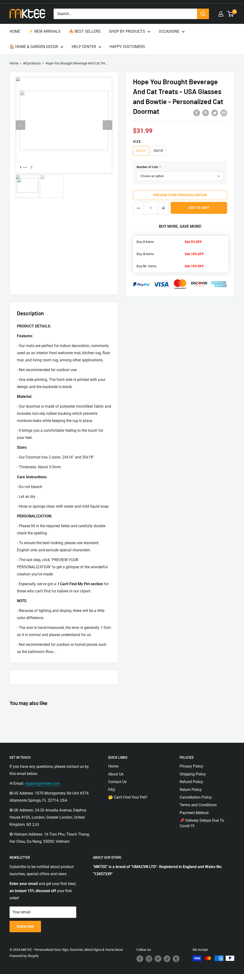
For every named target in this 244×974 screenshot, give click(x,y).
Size (137, 141)
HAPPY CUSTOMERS (127, 46)
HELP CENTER (84, 46)
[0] (231, 14)
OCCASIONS (169, 31)
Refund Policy (191, 781)
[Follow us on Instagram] (149, 958)
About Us (115, 774)
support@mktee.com (42, 783)
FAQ (111, 789)
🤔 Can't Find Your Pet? (127, 797)
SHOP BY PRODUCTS (127, 31)
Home (14, 63)
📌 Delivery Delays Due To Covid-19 (202, 823)
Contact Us (117, 781)
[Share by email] (223, 112)
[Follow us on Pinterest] (158, 958)
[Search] (203, 14)
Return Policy (191, 789)
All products (32, 63)
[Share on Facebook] (196, 112)
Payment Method (194, 813)
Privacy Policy (191, 766)
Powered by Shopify (24, 956)
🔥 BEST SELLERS (85, 31)
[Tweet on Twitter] (214, 112)
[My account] (221, 13)
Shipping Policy (193, 774)
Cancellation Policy (196, 797)
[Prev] (20, 125)
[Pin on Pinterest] (205, 112)
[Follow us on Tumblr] (176, 958)
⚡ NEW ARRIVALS (45, 31)
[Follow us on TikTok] (167, 958)
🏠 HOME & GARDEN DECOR (34, 46)
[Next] (107, 125)
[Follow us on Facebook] (140, 958)
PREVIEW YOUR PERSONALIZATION (180, 195)
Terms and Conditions (198, 805)
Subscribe (25, 926)
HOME (15, 31)
